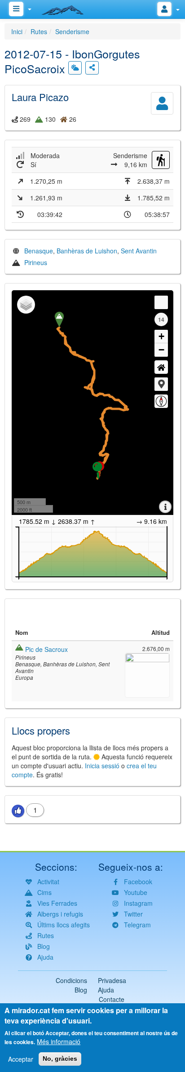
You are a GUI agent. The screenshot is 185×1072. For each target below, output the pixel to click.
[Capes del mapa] (26, 305)
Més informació (58, 1041)
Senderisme (72, 31)
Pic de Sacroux (46, 649)
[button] (161, 384)
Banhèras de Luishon (87, 250)
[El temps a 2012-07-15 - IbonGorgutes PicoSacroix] (75, 68)
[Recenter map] (161, 367)
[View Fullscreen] (161, 302)
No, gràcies (60, 1058)
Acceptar (20, 1058)
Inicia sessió (102, 765)
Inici (16, 31)
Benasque (38, 250)
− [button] (161, 349)
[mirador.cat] (67, 8)
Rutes (39, 31)
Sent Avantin (139, 250)
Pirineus (35, 262)
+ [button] (161, 336)
